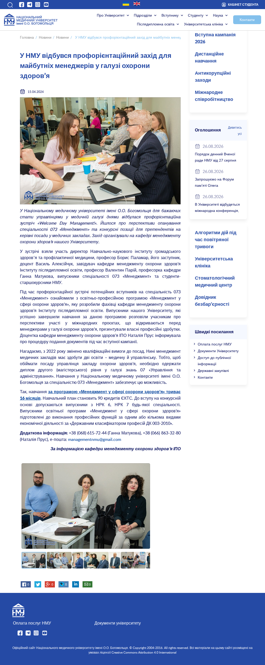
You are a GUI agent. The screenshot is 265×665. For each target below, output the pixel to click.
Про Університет (110, 15)
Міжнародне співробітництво (214, 96)
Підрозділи (143, 15)
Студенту (195, 15)
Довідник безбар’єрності (212, 301)
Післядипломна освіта (155, 24)
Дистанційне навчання (209, 58)
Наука (218, 15)
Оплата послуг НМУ (215, 344)
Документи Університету (218, 350)
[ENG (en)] (137, 4)
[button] (9, 4)
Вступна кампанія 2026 (215, 38)
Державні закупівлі (213, 370)
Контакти (247, 19)
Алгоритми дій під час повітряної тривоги (215, 240)
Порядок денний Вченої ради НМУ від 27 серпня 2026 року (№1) (215, 160)
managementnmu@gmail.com (94, 439)
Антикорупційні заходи (213, 77)
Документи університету (117, 623)
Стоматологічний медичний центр (215, 282)
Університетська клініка (203, 24)
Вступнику (170, 15)
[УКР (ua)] (126, 4)
